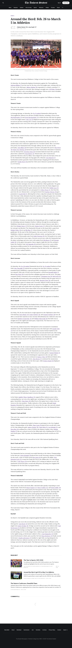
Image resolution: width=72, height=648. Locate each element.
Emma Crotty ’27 (40, 226)
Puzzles (53, 7)
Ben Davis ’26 (36, 457)
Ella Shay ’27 (28, 230)
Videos (47, 7)
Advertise (38, 629)
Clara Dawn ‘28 (26, 401)
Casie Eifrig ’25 (43, 427)
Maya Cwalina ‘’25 (42, 487)
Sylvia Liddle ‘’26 (56, 487)
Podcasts (41, 7)
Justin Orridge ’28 (23, 526)
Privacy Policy (52, 629)
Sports (35, 7)
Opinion (21, 7)
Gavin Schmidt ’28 (25, 455)
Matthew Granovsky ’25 (24, 318)
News (10, 7)
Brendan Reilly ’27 (53, 272)
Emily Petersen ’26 (39, 236)
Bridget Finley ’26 (16, 230)
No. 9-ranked (37, 113)
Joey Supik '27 (32, 27)
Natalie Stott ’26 (22, 162)
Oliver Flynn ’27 (45, 190)
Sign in (59, 2)
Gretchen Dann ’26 (29, 151)
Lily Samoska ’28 (31, 244)
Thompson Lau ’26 (46, 276)
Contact (59, 629)
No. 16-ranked (25, 266)
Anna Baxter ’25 (29, 153)
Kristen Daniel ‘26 (48, 361)
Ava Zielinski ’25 (53, 427)
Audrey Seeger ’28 (33, 427)
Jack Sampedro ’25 (47, 534)
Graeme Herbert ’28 (49, 314)
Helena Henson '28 (22, 27)
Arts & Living (28, 7)
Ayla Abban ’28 (22, 147)
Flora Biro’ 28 (14, 429)
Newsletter (6, 629)
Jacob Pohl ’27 (23, 194)
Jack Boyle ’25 (23, 524)
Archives (44, 629)
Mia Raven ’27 (47, 240)
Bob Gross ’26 (57, 276)
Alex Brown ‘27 (37, 359)
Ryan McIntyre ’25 (47, 536)
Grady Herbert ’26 (34, 314)
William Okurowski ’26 (40, 318)
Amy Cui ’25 (29, 119)
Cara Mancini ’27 (51, 158)
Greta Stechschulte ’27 (31, 117)
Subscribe (65, 2)
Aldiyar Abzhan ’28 (31, 87)
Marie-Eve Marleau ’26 (19, 149)
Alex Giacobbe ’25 (19, 268)
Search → (65, 629)
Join (33, 629)
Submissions (26, 629)
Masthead (19, 629)
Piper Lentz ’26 (37, 425)
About (58, 7)
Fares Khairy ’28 (24, 314)
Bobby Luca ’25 (54, 188)
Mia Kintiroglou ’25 (16, 117)
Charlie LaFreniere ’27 (24, 538)
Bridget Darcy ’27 (22, 226)
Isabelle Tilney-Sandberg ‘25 (26, 397)
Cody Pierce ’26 (22, 461)
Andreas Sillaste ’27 (16, 85)
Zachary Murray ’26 (51, 192)
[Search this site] (3, 3)
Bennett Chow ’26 (45, 280)
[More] (63, 7)
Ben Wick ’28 (19, 274)
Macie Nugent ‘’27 (31, 487)
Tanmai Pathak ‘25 (54, 353)
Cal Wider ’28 (53, 89)
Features (16, 7)
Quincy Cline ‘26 (42, 357)
